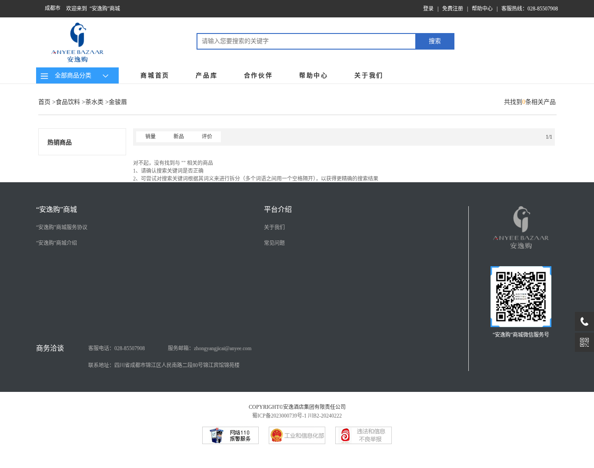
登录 (428, 9)
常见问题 (274, 243)
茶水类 (94, 102)
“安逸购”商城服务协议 (61, 227)
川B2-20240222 (325, 416)
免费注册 (452, 9)
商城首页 (155, 75)
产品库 (206, 75)
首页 (44, 102)
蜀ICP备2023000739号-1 (279, 416)
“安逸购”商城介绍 (56, 243)
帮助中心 (482, 9)
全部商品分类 (71, 75)
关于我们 (369, 75)
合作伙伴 (258, 75)
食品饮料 (68, 102)
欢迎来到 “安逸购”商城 (93, 9)
